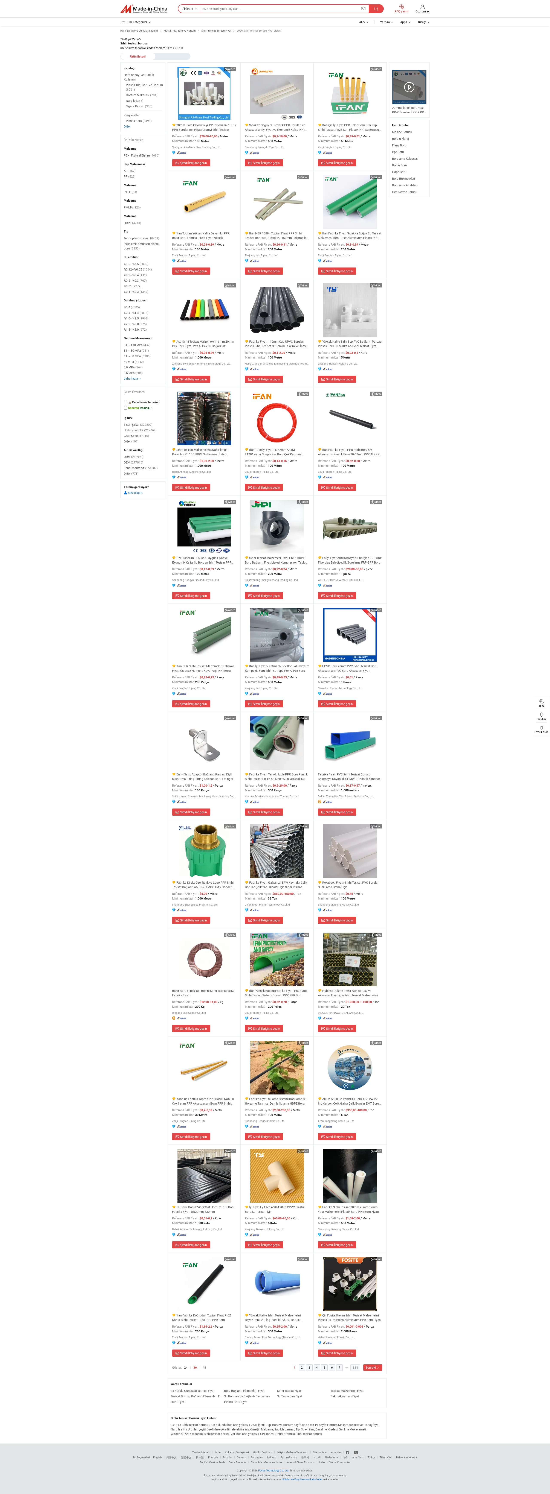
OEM (133, 462)
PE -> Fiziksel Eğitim (141, 155)
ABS (130, 171)
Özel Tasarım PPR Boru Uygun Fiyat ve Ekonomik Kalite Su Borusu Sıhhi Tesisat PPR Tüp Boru (202, 560)
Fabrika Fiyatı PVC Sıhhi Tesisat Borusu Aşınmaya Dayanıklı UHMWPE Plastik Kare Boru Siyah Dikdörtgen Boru (350, 776)
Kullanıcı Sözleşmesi (237, 1452)
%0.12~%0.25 (138, 269)
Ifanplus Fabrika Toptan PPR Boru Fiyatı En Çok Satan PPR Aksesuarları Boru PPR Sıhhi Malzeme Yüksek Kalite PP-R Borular (203, 1101)
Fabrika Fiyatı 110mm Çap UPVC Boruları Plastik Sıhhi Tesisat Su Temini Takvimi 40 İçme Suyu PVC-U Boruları (276, 343)
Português (257, 1457)
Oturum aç (423, 11)
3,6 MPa (133, 373)
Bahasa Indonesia (406, 1457)
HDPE (132, 223)
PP (130, 176)
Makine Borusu (402, 132)
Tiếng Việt (386, 1457)
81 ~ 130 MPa (137, 345)
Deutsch (241, 1457)
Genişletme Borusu (404, 192)
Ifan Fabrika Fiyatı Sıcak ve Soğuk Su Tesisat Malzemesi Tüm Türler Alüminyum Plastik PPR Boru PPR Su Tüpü (349, 235)
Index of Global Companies (334, 1462)
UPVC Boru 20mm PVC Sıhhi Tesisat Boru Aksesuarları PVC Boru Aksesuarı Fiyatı (347, 668)
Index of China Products (301, 1462)
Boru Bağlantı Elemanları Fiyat (244, 1391)
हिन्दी (345, 1457)
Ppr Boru (398, 152)
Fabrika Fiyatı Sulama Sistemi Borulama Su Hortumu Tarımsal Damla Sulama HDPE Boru (275, 1101)
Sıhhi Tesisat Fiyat (289, 1391)
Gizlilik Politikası (262, 1452)
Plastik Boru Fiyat (236, 1402)
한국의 (305, 1457)
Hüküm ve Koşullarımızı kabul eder (302, 1479)
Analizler (336, 1452)
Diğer (127, 126)
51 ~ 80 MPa (136, 350)
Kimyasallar (131, 115)
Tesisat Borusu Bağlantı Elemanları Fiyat (196, 1396)
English (157, 1457)
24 (186, 1367)
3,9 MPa (133, 367)
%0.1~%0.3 (136, 292)
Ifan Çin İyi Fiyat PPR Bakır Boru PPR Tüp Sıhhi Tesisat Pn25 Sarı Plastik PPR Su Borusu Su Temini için (348, 127)
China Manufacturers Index (266, 1462)
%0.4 (132, 307)
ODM (134, 457)
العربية (317, 1457)
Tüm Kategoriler (136, 22)
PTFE (130, 192)
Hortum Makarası (141, 95)
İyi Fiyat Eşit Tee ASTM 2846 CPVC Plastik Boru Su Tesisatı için (274, 1209)
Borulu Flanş (400, 139)
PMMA (132, 207)
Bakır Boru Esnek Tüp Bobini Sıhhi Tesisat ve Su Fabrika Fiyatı (203, 993)
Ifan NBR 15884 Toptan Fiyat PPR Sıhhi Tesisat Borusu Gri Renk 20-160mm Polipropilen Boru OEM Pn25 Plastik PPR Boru (276, 235)
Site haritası (320, 1452)
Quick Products (237, 1462)
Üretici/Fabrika (140, 430)
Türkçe (371, 1457)
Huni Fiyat (177, 1402)
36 (195, 1367)
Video (232, 69)
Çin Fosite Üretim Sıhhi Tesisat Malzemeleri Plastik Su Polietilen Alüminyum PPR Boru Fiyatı (349, 1317)
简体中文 (171, 1457)
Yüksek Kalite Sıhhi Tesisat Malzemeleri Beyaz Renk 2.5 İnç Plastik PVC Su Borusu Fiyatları (273, 1317)
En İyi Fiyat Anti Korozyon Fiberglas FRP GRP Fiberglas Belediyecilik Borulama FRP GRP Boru (350, 560)
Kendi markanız (141, 468)
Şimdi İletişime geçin (193, 163)
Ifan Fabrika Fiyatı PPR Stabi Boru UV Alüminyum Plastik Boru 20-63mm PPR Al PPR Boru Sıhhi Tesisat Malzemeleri (348, 452)
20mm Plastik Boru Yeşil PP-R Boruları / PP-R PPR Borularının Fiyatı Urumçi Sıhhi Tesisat (204, 127)
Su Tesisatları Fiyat (289, 1396)
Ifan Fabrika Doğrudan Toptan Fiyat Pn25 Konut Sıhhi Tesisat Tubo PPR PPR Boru (202, 1317)
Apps (403, 22)
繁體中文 (186, 1457)
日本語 (200, 1457)
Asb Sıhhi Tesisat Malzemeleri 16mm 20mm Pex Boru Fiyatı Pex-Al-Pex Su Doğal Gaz (203, 343)
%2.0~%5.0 (135, 324)
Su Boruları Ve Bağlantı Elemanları (247, 1396)
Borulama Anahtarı (405, 185)
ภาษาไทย (357, 1457)
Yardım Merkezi (201, 1452)
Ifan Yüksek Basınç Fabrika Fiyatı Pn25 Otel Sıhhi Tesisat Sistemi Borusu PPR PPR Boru (276, 993)
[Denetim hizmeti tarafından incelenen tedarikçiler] (143, 402)
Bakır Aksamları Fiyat (344, 1396)
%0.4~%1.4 (136, 313)
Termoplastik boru (141, 238)
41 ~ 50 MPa (137, 356)
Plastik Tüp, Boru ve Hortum (144, 87)
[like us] (348, 1452)
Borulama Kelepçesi (405, 159)
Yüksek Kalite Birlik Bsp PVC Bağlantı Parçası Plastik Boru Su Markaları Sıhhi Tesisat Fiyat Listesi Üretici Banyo (350, 343)
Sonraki (371, 1367)
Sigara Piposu (139, 106)
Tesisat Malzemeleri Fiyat (347, 1391)
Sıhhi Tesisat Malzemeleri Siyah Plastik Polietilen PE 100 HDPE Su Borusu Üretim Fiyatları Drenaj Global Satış (199, 452)
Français (213, 1457)
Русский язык (289, 1457)
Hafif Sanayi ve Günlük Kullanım (139, 77)
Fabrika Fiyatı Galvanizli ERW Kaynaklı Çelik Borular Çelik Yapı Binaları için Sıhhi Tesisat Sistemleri (276, 884)
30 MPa (134, 362)
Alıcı (362, 22)
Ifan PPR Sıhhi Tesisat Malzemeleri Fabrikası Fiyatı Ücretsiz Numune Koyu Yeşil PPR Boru (203, 668)
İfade (217, 1452)
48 (204, 1367)
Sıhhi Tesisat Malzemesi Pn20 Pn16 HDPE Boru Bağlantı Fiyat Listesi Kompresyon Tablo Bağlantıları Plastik (275, 560)
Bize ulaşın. (135, 493)
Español (227, 1457)
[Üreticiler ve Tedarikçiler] (143, 8)
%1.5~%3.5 (136, 264)
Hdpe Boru (399, 172)
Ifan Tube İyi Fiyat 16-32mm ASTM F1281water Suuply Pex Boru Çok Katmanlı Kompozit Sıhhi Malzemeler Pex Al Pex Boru (273, 452)
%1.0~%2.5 (136, 318)
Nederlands (331, 1457)
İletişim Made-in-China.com (292, 1452)
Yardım (385, 22)
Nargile (134, 101)
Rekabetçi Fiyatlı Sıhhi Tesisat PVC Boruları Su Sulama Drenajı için (348, 884)
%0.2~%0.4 (135, 275)
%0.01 (133, 286)
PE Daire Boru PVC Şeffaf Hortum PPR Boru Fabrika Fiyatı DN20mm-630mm (203, 1209)
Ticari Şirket (138, 425)
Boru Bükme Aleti (403, 178)
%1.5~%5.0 (135, 329)
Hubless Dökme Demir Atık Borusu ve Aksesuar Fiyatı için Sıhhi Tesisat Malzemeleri (348, 993)
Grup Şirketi (136, 436)
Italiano (271, 1457)
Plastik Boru (139, 121)
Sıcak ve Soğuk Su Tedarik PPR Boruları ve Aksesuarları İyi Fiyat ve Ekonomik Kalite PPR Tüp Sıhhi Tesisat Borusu (275, 127)
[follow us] (356, 1452)
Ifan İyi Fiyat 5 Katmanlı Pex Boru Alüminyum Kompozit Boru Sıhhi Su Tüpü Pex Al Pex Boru (277, 668)
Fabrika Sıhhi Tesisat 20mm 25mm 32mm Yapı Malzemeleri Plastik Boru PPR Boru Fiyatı (348, 1209)
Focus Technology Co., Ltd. (273, 1470)
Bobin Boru (399, 165)
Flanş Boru (399, 145)
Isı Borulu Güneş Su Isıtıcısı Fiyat (193, 1391)
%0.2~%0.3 (135, 280)
